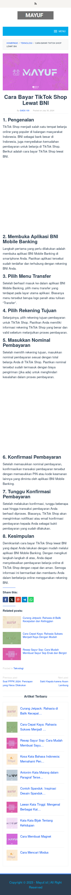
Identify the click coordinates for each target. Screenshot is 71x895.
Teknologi (18, 668)
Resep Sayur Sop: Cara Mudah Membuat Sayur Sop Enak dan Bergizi (45, 651)
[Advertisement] (35, 196)
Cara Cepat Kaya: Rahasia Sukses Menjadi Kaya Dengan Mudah (43, 635)
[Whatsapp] (31, 599)
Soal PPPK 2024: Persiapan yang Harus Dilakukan (18, 681)
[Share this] (5, 599)
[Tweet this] (12, 599)
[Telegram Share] (24, 599)
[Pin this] (18, 599)
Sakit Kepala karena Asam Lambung (54, 681)
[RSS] (35, 4)
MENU (62, 31)
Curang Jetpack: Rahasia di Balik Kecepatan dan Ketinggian (42, 619)
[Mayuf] (35, 15)
